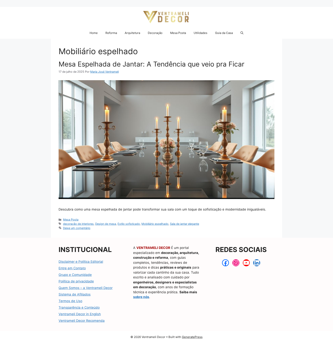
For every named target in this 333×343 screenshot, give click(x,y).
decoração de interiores (78, 223)
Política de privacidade (76, 281)
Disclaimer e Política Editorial (81, 262)
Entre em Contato (72, 268)
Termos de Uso (70, 301)
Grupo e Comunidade (75, 275)
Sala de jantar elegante (184, 223)
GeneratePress (192, 337)
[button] (242, 33)
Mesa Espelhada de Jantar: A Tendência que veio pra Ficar (151, 64)
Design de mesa (105, 223)
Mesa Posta (178, 33)
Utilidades (200, 33)
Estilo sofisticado (129, 223)
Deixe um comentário (76, 228)
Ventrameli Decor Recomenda (82, 321)
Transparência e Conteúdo (79, 307)
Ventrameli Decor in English (80, 314)
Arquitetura (132, 33)
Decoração (155, 33)
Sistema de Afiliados (75, 294)
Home (94, 33)
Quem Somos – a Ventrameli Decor (86, 288)
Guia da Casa (224, 33)
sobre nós (141, 297)
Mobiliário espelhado (154, 223)
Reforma (111, 33)
